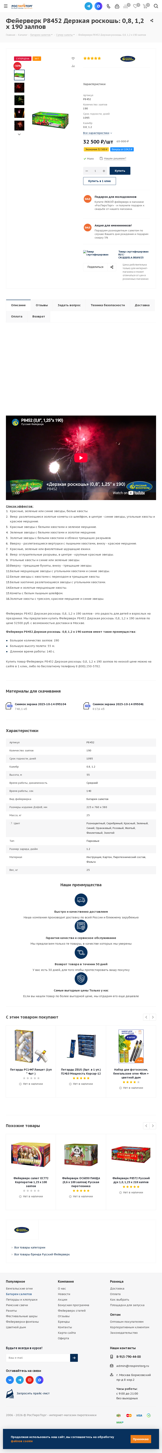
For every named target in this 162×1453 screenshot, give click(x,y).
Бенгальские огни (19, 1288)
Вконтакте (10, 1380)
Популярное (15, 1281)
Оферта (63, 1338)
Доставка (117, 1288)
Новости (64, 1294)
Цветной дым (16, 1327)
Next (19, 134)
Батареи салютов (19, 1294)
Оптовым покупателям (126, 1321)
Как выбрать (119, 1299)
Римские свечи (17, 1305)
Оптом (115, 1315)
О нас (62, 1288)
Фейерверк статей (72, 1310)
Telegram (88, 6)
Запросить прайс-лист (33, 1393)
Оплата (115, 1294)
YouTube (30, 1380)
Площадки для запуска (127, 1305)
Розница (116, 1281)
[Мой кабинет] (117, 6)
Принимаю (141, 1439)
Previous (146, 1017)
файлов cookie (22, 1441)
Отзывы (64, 1316)
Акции (62, 1299)
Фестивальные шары (21, 1316)
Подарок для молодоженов (116, 197)
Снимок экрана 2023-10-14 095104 (40, 704)
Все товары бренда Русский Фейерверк (42, 1254)
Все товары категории (29, 1247)
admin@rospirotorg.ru (132, 1366)
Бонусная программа (73, 1305)
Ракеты (11, 1310)
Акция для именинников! (113, 225)
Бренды (64, 1321)
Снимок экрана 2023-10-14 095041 (118, 704)
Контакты (65, 1327)
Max (98, 6)
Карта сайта (67, 1333)
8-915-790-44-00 (128, 1357)
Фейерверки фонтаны (22, 1321)
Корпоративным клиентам (129, 1327)
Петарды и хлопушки (21, 1299)
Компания (66, 1281)
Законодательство (124, 1333)
